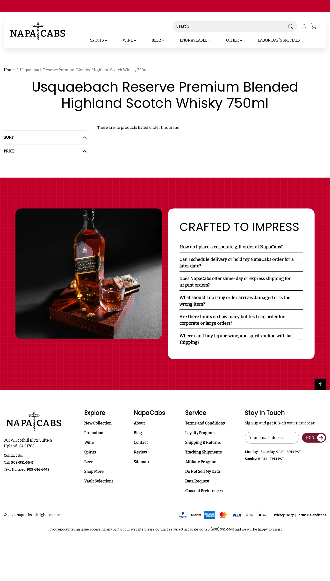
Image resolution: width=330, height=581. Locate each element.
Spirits (90, 452)
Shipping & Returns (203, 442)
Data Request (197, 481)
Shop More (94, 471)
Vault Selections (99, 481)
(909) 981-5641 (223, 529)
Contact (141, 442)
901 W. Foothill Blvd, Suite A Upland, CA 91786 (29, 443)
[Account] (304, 26)
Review (140, 452)
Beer (88, 461)
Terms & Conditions (311, 515)
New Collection (98, 423)
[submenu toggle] (110, 40)
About (139, 423)
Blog (138, 432)
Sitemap (141, 461)
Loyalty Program (200, 432)
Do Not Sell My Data (202, 471)
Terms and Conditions (205, 423)
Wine (89, 442)
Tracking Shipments (203, 452)
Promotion (93, 432)
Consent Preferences (204, 490)
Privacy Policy (284, 515)
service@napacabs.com (188, 529)
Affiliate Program (200, 461)
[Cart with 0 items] (316, 26)
